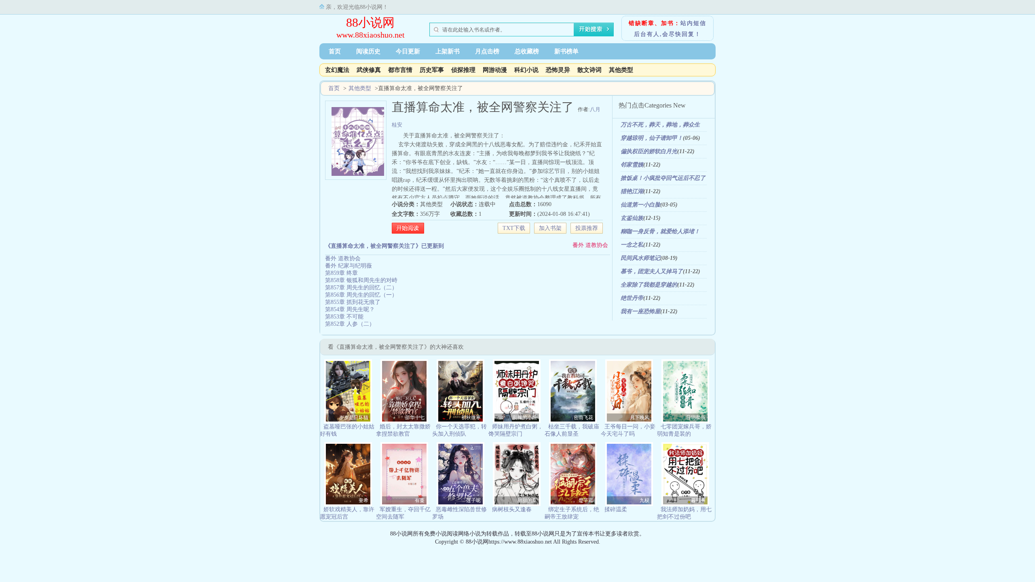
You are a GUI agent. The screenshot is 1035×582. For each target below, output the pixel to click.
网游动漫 (495, 70)
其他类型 (621, 70)
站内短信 (693, 23)
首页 (335, 51)
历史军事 (432, 70)
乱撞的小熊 (525, 417)
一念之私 (632, 245)
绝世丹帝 (632, 298)
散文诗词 (589, 70)
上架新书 (447, 51)
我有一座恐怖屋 (640, 311)
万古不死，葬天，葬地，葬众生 (660, 125)
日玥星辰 (695, 417)
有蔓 (420, 500)
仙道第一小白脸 (640, 205)
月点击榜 (487, 51)
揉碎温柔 (615, 509)
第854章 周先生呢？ (350, 309)
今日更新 (408, 51)
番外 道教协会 (590, 245)
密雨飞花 (583, 417)
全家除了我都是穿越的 (649, 285)
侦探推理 (463, 70)
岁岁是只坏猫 (353, 417)
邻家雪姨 (632, 165)
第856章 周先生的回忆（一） (361, 295)
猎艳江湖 (632, 191)
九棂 (644, 500)
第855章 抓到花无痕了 (352, 302)
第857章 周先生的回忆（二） (361, 288)
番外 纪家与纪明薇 (348, 266)
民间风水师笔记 (640, 258)
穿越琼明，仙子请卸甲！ (652, 138)
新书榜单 (566, 51)
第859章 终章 (341, 273)
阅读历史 (368, 51)
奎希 (363, 500)
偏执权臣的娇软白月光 (649, 151)
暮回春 (698, 500)
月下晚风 (639, 417)
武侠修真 (369, 70)
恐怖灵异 (558, 70)
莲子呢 (473, 500)
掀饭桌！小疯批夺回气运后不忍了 (663, 178)
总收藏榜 (527, 51)
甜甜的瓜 (527, 500)
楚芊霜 (586, 500)
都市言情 (400, 70)
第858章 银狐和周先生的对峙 (361, 280)
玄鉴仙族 (632, 218)
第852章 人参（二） (350, 324)
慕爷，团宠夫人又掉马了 (652, 271)
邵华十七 (415, 417)
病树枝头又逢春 (512, 509)
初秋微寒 (471, 417)
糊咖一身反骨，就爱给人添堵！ (660, 231)
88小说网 (370, 22)
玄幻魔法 (337, 70)
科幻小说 (526, 70)
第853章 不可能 (344, 317)
